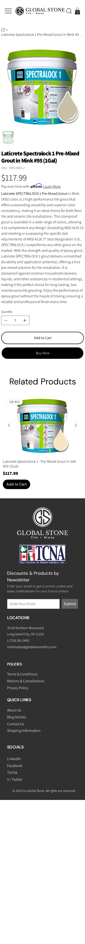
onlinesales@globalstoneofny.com (31, 647)
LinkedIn (14, 758)
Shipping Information (24, 730)
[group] (42, 442)
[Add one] (25, 320)
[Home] (3, 29)
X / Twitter (14, 779)
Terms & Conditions (22, 674)
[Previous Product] (9, 425)
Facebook (14, 765)
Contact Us (15, 723)
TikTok (12, 772)
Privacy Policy (17, 687)
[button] (69, 11)
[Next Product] (76, 425)
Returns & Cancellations (25, 680)
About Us (14, 710)
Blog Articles (16, 717)
